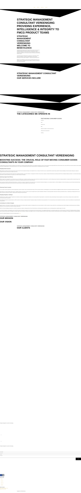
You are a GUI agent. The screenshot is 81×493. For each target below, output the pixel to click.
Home (34, 7)
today (20, 213)
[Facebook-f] (1, 475)
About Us (42, 7)
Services (38, 7)
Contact (46, 7)
